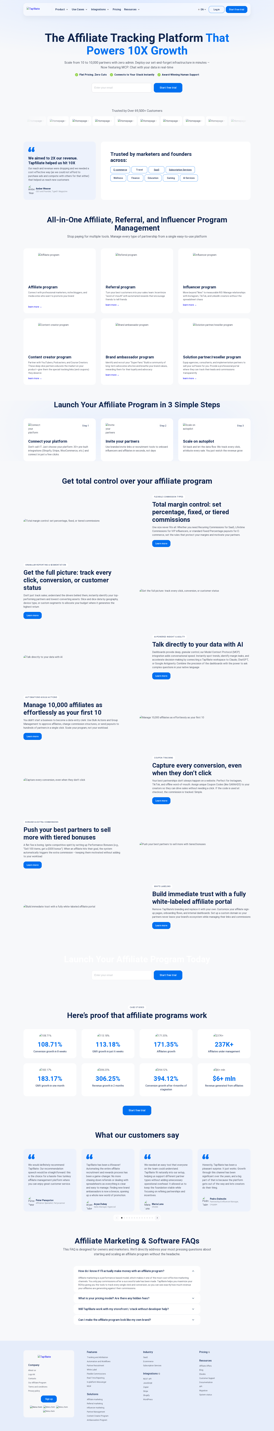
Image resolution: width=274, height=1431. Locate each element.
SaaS (156, 170)
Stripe (145, 1391)
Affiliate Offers (205, 1366)
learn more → (35, 306)
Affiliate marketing (95, 1399)
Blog (201, 1370)
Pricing (203, 1352)
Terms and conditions (37, 1387)
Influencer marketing (95, 1408)
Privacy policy (34, 1391)
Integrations (150, 1373)
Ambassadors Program (97, 1420)
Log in (217, 9)
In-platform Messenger (96, 1382)
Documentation (206, 1382)
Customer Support (207, 1378)
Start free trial (236, 9)
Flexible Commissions (96, 1374)
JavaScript (147, 1383)
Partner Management (96, 1412)
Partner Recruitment (95, 1365)
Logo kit (31, 1374)
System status (205, 1395)
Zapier (146, 1387)
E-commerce (120, 170)
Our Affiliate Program (37, 1383)
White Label (92, 1370)
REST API (147, 1379)
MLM (89, 1386)
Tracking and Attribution (97, 1357)
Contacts (32, 1378)
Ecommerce (148, 1361)
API (200, 1386)
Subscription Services (180, 170)
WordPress (148, 1399)
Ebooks (202, 1374)
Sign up (49, 1399)
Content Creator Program (97, 1416)
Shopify (146, 1395)
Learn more (161, 543)
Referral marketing (95, 1403)
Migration (203, 1391)
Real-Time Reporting (95, 1378)
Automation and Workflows (99, 1361)
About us (32, 1370)
